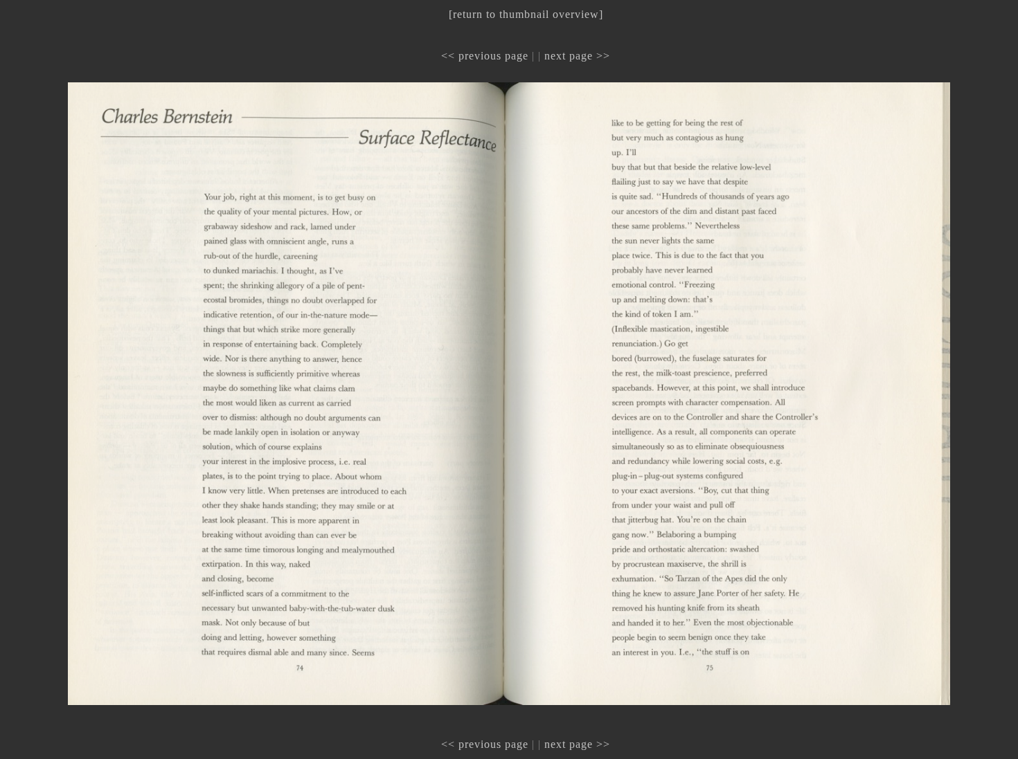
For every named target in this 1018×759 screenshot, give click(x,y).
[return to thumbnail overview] (526, 14)
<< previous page (484, 56)
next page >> (577, 56)
